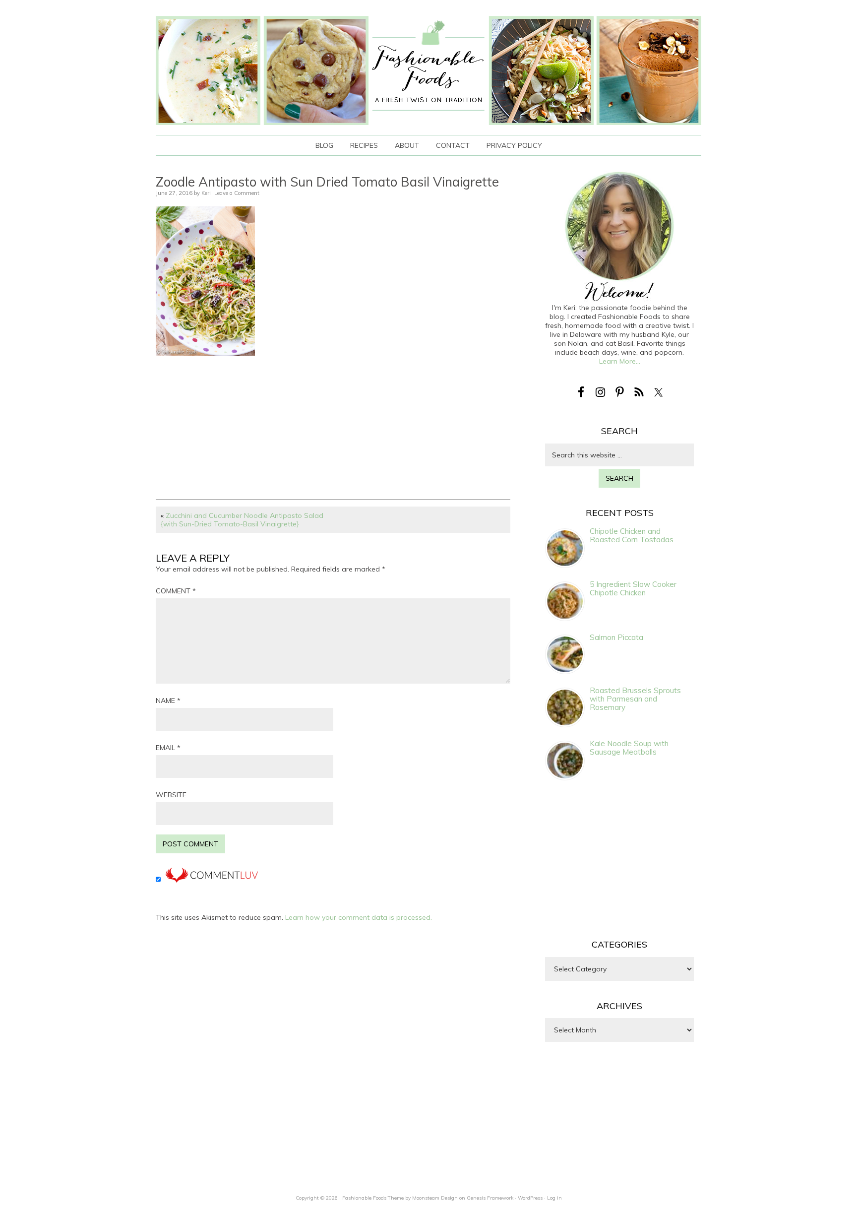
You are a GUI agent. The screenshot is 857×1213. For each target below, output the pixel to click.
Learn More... (619, 361)
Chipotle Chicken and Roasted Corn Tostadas (631, 535)
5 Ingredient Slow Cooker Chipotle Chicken (633, 588)
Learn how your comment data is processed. (358, 917)
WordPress (530, 1198)
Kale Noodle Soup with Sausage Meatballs (629, 748)
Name (168, 700)
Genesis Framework (490, 1198)
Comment (176, 590)
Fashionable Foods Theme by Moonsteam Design (400, 1198)
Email (168, 747)
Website (171, 794)
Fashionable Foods (428, 70)
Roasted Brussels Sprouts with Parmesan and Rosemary (635, 699)
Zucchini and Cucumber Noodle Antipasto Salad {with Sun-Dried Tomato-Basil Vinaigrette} (242, 519)
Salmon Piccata (616, 637)
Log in (554, 1198)
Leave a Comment (236, 193)
